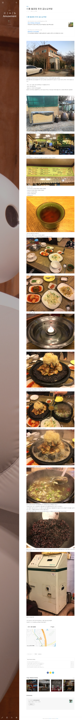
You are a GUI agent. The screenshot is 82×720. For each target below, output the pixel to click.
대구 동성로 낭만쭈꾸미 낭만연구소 (32, 661)
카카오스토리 (50, 673)
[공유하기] (30, 654)
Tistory (57, 718)
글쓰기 (2, 717)
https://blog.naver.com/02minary (34, 29)
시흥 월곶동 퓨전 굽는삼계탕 (36, 17)
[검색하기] (16, 2)
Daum (50, 718)
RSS (12, 717)
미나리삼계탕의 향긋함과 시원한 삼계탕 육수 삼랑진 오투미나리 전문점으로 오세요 (45, 33)
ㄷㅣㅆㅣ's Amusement (9, 15)
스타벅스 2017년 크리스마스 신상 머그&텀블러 (34, 664)
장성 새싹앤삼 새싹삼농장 (34, 23)
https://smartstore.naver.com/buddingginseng (36, 21)
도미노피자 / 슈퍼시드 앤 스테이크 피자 (33, 665)
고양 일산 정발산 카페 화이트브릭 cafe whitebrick (35, 663)
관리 (16, 717)
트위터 (53, 673)
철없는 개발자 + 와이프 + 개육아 (34, 701)
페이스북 (48, 673)
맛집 (27, 6)
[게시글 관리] (31, 654)
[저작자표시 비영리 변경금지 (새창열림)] (39, 654)
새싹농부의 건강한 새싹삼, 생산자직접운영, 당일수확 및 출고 (41, 24)
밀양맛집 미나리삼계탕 (33, 31)
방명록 (7, 717)
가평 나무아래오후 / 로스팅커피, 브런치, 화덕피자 (35, 667)
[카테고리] (3, 2)
